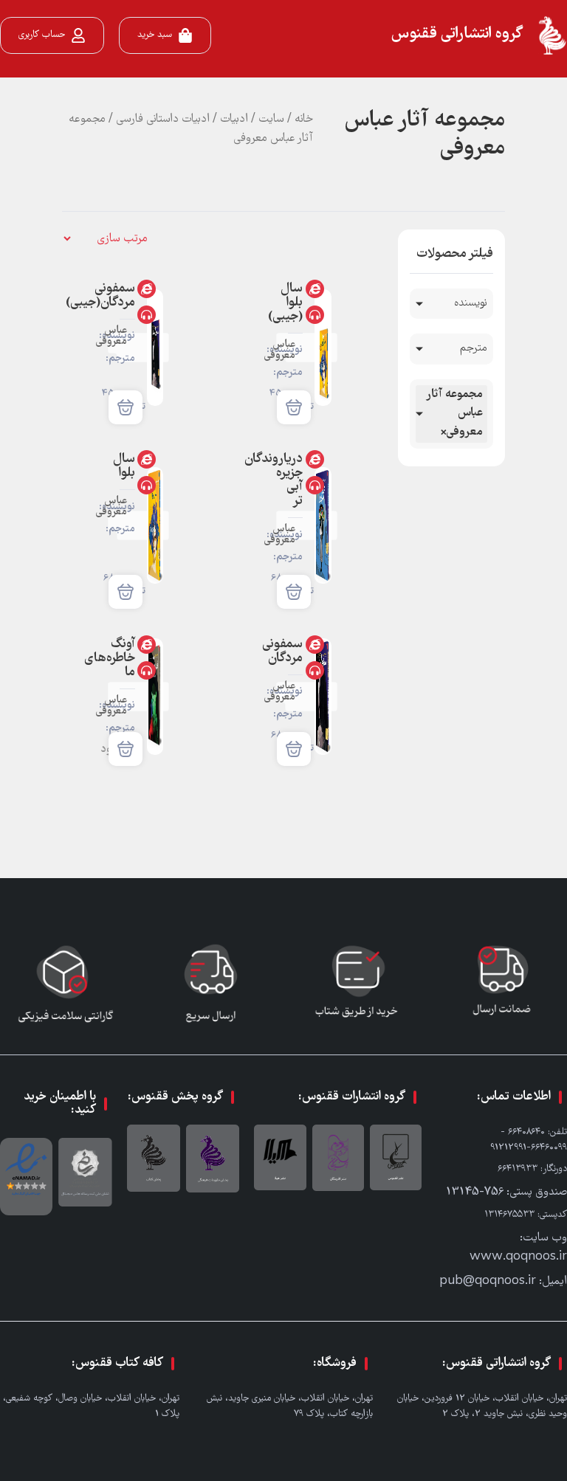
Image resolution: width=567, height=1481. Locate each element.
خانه (304, 119)
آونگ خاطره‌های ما (109, 659)
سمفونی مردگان (282, 652)
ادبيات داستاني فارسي (163, 119)
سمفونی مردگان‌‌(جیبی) (100, 296)
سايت (271, 119)
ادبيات (234, 119)
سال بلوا (124, 466)
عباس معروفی (279, 350)
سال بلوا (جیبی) (285, 303)
